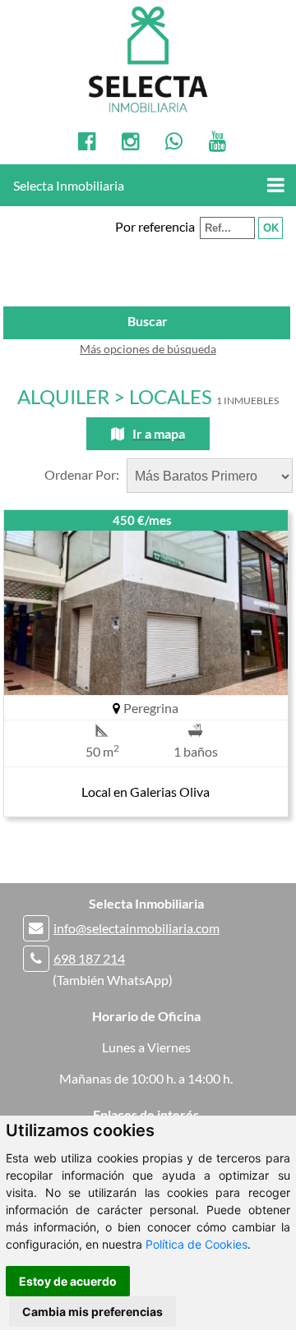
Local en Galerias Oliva (145, 791)
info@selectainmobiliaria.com (136, 928)
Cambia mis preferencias (92, 1311)
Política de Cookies (196, 1244)
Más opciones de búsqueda (148, 349)
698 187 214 (89, 958)
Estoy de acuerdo (68, 1281)
